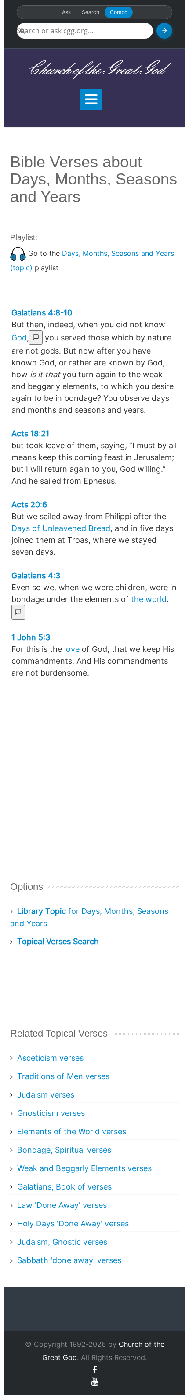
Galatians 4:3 (35, 575)
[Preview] (36, 337)
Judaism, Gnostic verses (62, 1241)
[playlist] (18, 253)
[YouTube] (94, 1381)
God (19, 337)
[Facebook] (94, 1369)
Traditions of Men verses (63, 1076)
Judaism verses (45, 1094)
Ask (66, 12)
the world (149, 599)
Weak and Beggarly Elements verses (84, 1168)
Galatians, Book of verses (64, 1186)
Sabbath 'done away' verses (69, 1260)
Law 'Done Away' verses (62, 1205)
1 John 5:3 (30, 637)
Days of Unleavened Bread (60, 528)
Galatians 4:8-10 (41, 312)
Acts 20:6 (29, 504)
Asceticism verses (50, 1057)
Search (90, 12)
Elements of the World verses (71, 1131)
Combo (118, 12)
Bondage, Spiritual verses (64, 1149)
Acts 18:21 (30, 433)
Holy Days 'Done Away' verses (73, 1223)
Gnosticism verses (51, 1113)
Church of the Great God (94, 70)
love (72, 649)
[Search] (164, 31)
